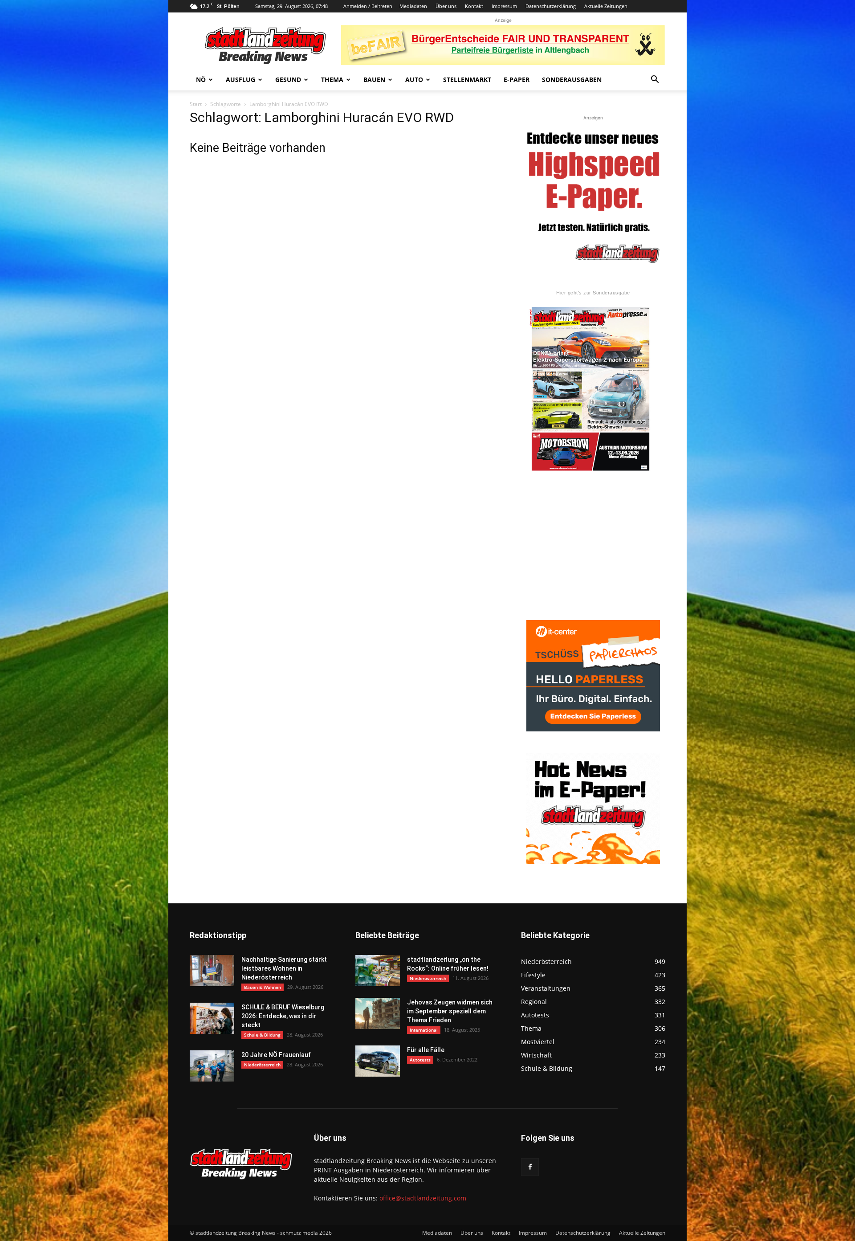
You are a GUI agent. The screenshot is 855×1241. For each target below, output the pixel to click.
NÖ (201, 79)
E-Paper (516, 79)
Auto (414, 79)
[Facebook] (530, 1167)
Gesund (288, 79)
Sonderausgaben (572, 79)
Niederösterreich (262, 1064)
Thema (332, 79)
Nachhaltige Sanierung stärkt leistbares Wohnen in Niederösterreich (284, 968)
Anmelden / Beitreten (367, 6)
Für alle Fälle (425, 1049)
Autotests (420, 1060)
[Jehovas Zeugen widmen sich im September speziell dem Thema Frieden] (377, 1013)
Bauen (374, 79)
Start (196, 104)
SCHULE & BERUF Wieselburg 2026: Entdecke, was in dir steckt (282, 1016)
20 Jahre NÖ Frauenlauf (276, 1054)
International (424, 1030)
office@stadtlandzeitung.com (422, 1198)
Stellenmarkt (467, 79)
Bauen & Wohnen (262, 987)
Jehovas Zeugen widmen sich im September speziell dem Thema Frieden (450, 1011)
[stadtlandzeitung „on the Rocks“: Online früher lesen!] (377, 970)
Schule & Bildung (262, 1035)
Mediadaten (413, 6)
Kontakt (474, 6)
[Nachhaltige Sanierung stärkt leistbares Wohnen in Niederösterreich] (212, 970)
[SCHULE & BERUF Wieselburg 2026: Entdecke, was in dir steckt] (212, 1018)
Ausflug (240, 79)
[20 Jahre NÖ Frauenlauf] (212, 1066)
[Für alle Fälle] (377, 1061)
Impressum (504, 6)
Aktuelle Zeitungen (605, 6)
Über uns (446, 6)
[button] (654, 80)
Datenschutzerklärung (550, 6)
